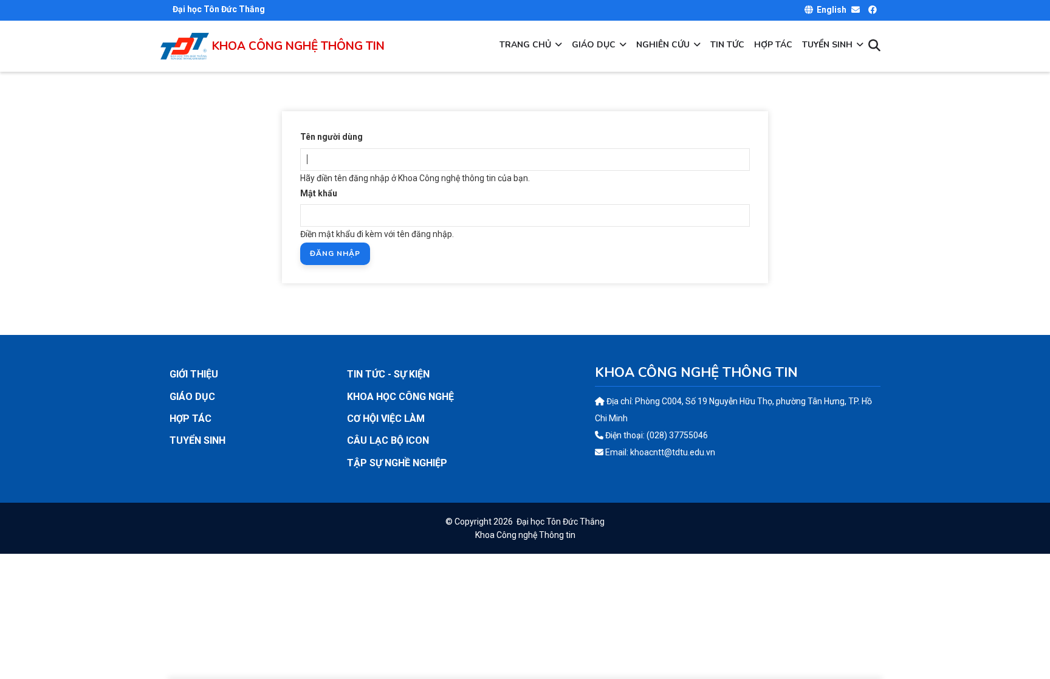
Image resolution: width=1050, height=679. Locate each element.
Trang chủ (526, 44)
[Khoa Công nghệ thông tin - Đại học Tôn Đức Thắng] (184, 38)
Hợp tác (773, 44)
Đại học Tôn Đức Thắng (560, 521)
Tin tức (727, 44)
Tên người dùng (331, 137)
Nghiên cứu (664, 44)
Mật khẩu (318, 193)
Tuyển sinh (828, 44)
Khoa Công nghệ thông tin (298, 46)
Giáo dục (595, 44)
